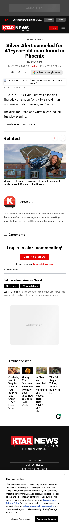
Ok (65, 474)
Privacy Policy (12, 503)
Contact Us (34, 460)
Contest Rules (34, 464)
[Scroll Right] (63, 138)
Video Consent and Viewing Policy (38, 506)
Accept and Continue (46, 519)
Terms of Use (49, 500)
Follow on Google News (48, 72)
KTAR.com (27, 202)
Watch (49, 20)
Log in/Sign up (11, 291)
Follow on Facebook (34, 469)
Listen (60, 20)
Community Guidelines (42, 264)
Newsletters (32, 286)
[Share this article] (19, 72)
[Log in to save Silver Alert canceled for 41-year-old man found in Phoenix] (25, 72)
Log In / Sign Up (35, 256)
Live (7, 19)
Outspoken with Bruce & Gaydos (27, 19)
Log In (53, 28)
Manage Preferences (20, 519)
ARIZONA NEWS (34, 39)
